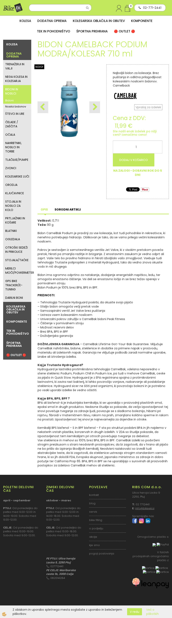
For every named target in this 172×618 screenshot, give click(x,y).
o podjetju (96, 528)
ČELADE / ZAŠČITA (11, 124)
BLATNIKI (11, 231)
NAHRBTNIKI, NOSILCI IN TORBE (13, 147)
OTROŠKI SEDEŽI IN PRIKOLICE (16, 249)
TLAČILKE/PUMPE (16, 160)
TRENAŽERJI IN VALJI (14, 66)
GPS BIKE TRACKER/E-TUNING (13, 285)
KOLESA (25, 21)
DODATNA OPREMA (51, 21)
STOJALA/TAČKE (17, 260)
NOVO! (39, 67)
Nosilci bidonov (15, 107)
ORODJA (11, 185)
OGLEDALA (12, 239)
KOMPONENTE (141, 21)
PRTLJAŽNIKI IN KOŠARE (15, 220)
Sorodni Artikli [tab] (68, 209)
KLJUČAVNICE (14, 193)
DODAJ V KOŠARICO (133, 160)
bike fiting (95, 520)
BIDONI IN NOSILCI (11, 91)
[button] (94, 107)
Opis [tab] (44, 209)
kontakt (94, 495)
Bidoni (9, 100)
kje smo (94, 545)
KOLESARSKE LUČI (17, 176)
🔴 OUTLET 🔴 (124, 31)
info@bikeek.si (144, 508)
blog (92, 503)
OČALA (10, 135)
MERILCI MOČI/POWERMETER (18, 270)
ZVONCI (10, 168)
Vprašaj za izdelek (148, 107)
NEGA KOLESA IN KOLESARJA (16, 79)
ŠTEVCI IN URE (14, 114)
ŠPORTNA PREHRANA (92, 31)
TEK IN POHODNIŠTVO (53, 31)
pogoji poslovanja (101, 553)
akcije (93, 537)
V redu (134, 612)
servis (93, 512)
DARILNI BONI (14, 298)
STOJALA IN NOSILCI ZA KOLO (13, 205)
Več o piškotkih (152, 612)
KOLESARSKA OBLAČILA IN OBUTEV (99, 21)
